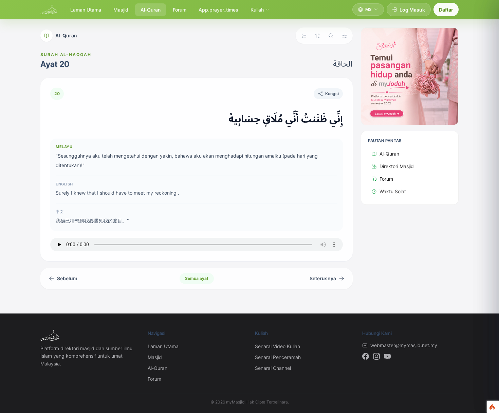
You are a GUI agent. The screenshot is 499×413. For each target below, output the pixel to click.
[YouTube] (387, 356)
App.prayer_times (218, 10)
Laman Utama (85, 10)
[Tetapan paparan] (344, 36)
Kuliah (257, 10)
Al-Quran (151, 10)
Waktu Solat (393, 191)
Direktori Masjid (397, 166)
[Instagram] (376, 356)
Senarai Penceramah (278, 357)
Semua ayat (196, 278)
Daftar (446, 10)
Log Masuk (412, 10)
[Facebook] (365, 356)
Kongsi (332, 93)
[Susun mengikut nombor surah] (304, 36)
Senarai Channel (273, 368)
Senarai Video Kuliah (277, 346)
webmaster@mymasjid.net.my (403, 345)
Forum (179, 10)
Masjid (120, 10)
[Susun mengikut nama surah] (317, 36)
